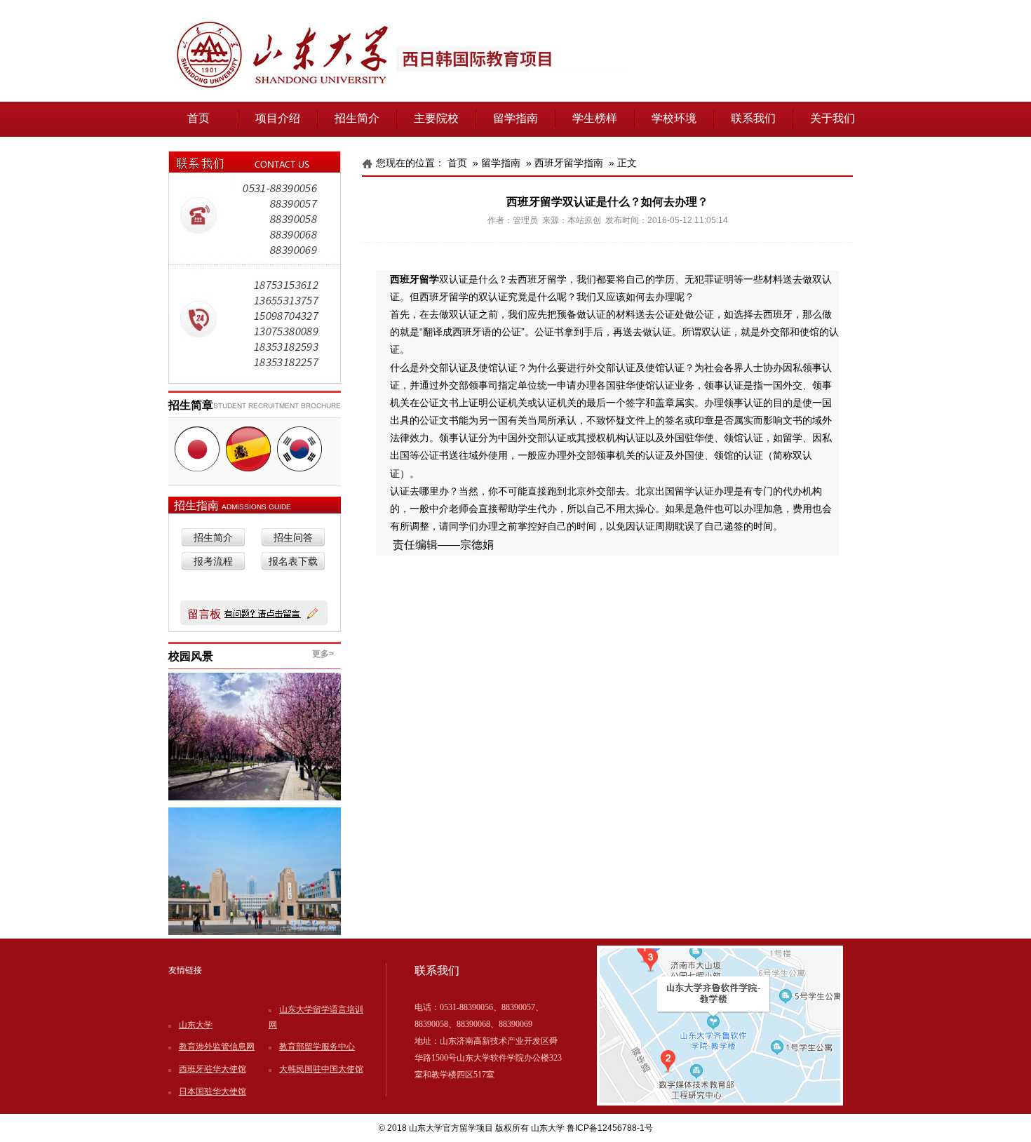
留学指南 (515, 118)
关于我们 (832, 118)
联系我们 (753, 118)
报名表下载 (293, 561)
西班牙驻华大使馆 (212, 1069)
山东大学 (196, 1025)
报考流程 (213, 561)
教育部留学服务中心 (317, 1047)
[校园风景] (254, 736)
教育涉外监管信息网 (217, 1047)
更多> (323, 654)
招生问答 (293, 537)
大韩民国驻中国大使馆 (321, 1069)
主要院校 (436, 118)
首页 (198, 118)
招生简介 (357, 118)
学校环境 (674, 118)
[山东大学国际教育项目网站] (515, 99)
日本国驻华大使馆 (212, 1091)
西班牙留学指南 (568, 162)
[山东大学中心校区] (254, 871)
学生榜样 (594, 118)
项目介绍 (277, 118)
